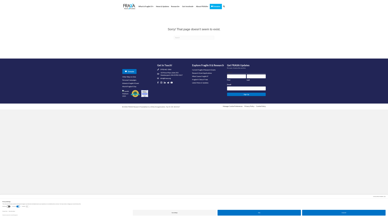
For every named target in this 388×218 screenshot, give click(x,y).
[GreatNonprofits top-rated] (135, 93)
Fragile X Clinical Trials (200, 79)
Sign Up (246, 94)
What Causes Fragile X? (200, 76)
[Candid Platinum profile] (125, 93)
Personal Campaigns (129, 80)
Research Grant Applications (202, 73)
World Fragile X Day (129, 86)
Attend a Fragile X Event (130, 83)
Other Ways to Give (129, 77)
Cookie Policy (261, 106)
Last (248, 80)
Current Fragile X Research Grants (204, 70)
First (228, 80)
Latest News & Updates (200, 83)
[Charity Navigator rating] (144, 93)
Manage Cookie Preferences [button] (233, 106)
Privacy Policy (249, 106)
